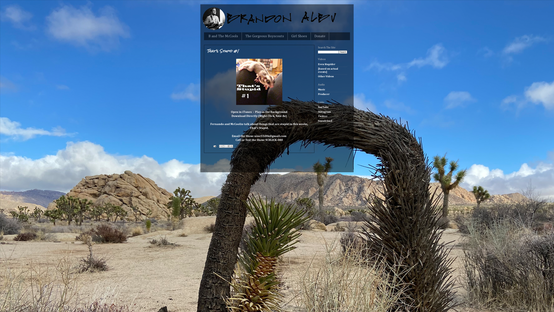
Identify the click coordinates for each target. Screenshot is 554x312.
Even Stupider (326, 64)
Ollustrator (284, 166)
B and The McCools (223, 36)
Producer (324, 94)
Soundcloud (325, 121)
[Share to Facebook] (228, 146)
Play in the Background (271, 112)
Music (321, 89)
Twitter (322, 116)
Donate (319, 36)
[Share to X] (226, 146)
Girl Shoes (299, 36)
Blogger (312, 166)
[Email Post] (214, 146)
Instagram (324, 112)
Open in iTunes (241, 112)
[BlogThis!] (223, 146)
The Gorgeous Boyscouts (264, 36)
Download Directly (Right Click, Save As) (259, 116)
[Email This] (220, 146)
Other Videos (326, 76)
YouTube (323, 107)
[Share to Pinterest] (231, 146)
